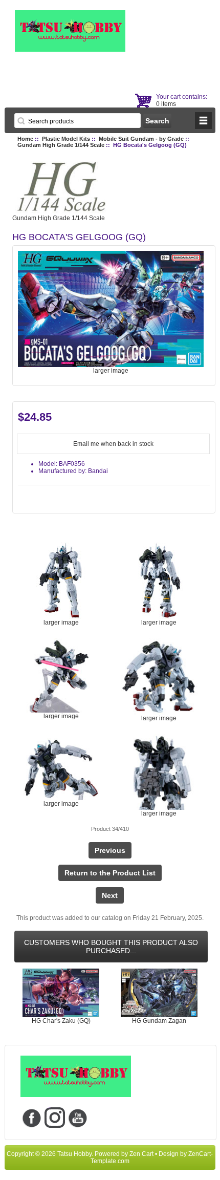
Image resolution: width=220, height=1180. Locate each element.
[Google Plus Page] (55, 1117)
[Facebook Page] (31, 1117)
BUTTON (203, 120)
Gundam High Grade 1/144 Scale (60, 145)
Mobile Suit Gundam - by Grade (141, 139)
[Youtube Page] (78, 1117)
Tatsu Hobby (74, 1153)
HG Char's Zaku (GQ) (61, 1020)
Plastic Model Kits (66, 139)
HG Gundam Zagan (159, 1020)
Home (25, 139)
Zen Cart (141, 1153)
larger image (61, 622)
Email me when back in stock (113, 443)
